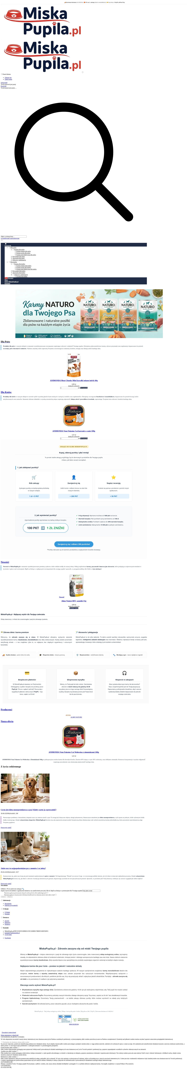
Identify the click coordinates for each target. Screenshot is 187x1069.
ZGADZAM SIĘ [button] (6, 1067)
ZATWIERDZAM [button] (6, 1062)
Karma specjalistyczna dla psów (26, 255)
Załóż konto (8, 79)
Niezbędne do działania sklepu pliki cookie (16, 1042)
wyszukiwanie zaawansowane (10, 238)
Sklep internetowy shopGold (9, 1035)
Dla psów (13, 247)
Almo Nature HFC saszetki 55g (73, 601)
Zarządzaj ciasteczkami (9, 1032)
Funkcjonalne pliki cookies (9, 1047)
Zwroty (7, 921)
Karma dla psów (19, 249)
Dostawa (7, 924)
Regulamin (8, 903)
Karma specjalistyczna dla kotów (26, 269)
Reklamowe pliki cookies (8, 1057)
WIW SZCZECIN (74, 1024)
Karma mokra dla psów (23, 251)
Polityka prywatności (11, 905)
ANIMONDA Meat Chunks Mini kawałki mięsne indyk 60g (74, 380)
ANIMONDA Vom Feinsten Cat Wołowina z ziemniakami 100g (74, 752)
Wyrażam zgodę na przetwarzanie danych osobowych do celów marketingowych (25, 893)
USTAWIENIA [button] (6, 1065)
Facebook (8, 938)
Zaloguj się (8, 77)
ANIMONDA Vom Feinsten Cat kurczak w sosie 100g (73, 431)
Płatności (7, 922)
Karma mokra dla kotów (23, 266)
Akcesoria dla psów (18, 258)
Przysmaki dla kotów (18, 271)
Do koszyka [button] (84, 388)
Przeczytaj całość (6, 827)
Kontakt (7, 914)
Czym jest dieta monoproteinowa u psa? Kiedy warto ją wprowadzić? (28, 810)
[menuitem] (76, 260)
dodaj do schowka (73, 386)
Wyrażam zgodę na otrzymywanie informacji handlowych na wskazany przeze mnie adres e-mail (29, 895)
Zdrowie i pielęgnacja (19, 260)
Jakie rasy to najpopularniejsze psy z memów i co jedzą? (23, 868)
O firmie (7, 912)
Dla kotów (14, 262)
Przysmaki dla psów (18, 256)
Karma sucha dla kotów (23, 267)
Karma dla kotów (19, 264)
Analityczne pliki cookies (8, 1051)
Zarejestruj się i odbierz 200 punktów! (74, 544)
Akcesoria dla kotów (18, 273)
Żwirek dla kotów (21, 276)
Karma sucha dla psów (23, 253)
